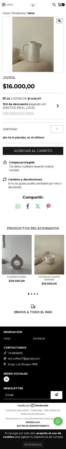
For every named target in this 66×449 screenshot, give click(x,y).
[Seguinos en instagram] (6, 379)
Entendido (33, 444)
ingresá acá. (33, 422)
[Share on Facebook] (27, 206)
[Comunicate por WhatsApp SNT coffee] (58, 421)
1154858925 (15, 353)
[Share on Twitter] (37, 206)
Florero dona (16, 276)
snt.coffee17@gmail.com (24, 358)
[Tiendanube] (33, 407)
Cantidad (10, 129)
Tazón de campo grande (49, 278)
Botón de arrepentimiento (33, 426)
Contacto (39, 338)
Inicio (6, 13)
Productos (18, 13)
